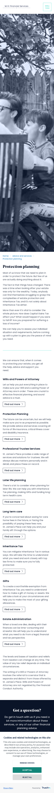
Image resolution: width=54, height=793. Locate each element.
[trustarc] (46, 787)
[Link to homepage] (22, 6)
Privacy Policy (8, 788)
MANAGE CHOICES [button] (27, 763)
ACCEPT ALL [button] (27, 770)
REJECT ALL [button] (27, 777)
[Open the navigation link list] (47, 7)
